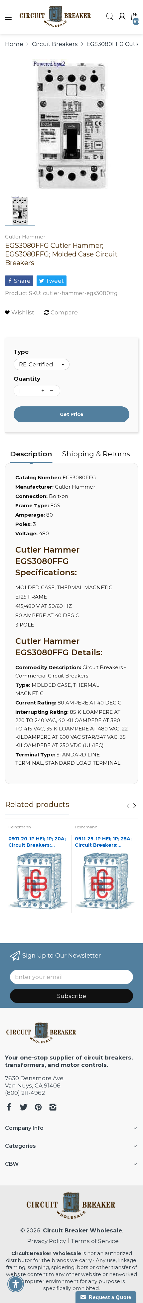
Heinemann (19, 826)
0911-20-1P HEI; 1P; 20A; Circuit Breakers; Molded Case (37, 842)
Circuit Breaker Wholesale (82, 1230)
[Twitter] (24, 1108)
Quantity (27, 378)
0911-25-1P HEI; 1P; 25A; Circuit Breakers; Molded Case (103, 842)
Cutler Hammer (25, 236)
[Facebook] (9, 1108)
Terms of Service (95, 1241)
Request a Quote (108, 1297)
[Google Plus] (53, 1108)
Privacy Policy (45, 1241)
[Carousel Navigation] (131, 806)
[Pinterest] (38, 1108)
